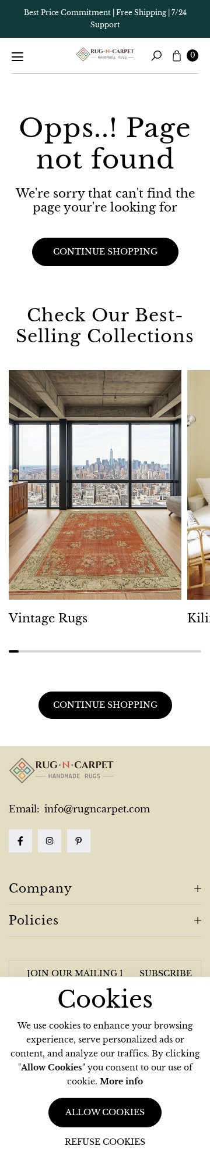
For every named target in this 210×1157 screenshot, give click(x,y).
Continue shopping (105, 251)
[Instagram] (49, 840)
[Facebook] (20, 840)
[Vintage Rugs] (95, 485)
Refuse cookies (105, 1142)
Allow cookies (105, 1112)
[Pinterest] (78, 840)
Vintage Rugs (48, 618)
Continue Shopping (105, 705)
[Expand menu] (17, 57)
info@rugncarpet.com (95, 809)
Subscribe (165, 973)
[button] (156, 56)
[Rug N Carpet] (105, 54)
